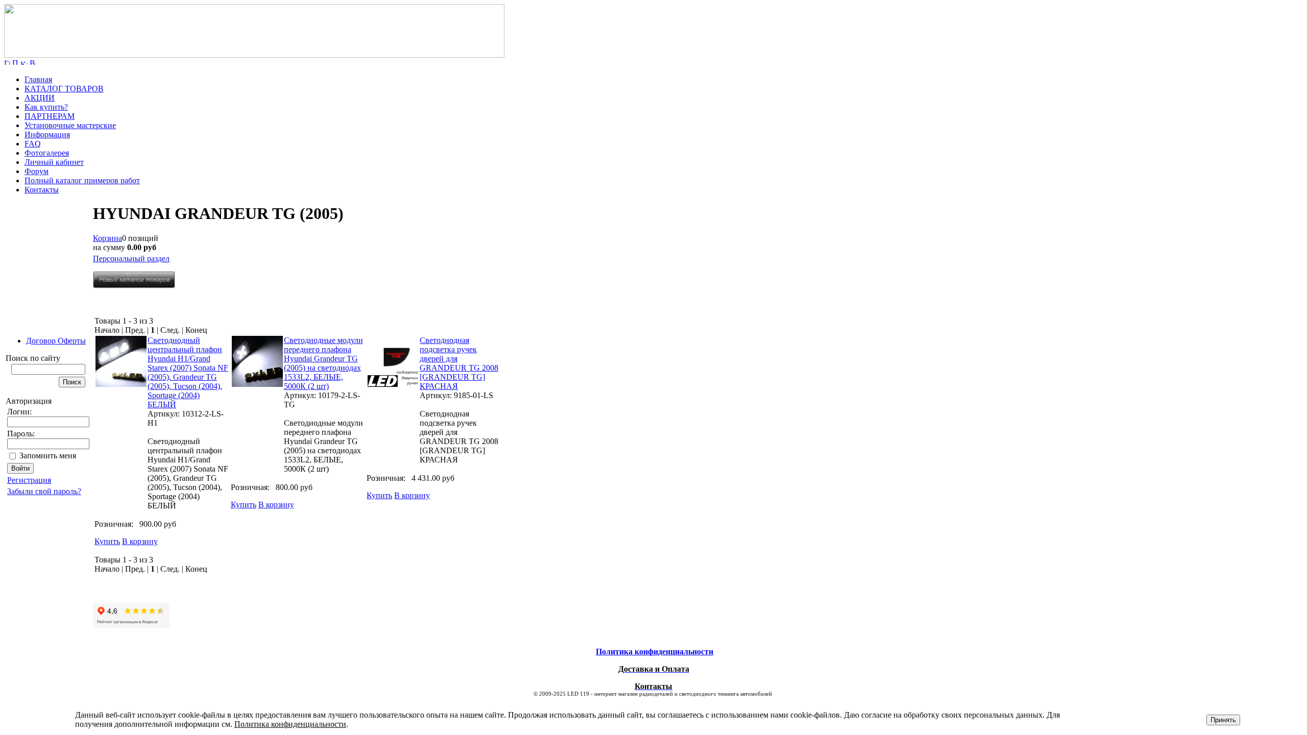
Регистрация (29, 480)
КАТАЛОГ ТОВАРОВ (64, 88)
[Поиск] (15, 62)
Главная (38, 79)
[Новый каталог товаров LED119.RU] (134, 285)
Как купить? (46, 107)
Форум (37, 171)
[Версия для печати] (33, 62)
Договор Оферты (56, 340)
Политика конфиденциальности (290, 724)
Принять (1223, 720)
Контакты (42, 189)
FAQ (33, 143)
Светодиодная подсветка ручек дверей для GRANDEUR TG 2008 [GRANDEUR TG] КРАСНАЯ (459, 363)
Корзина (107, 238)
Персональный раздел (131, 258)
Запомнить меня (47, 455)
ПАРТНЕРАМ (50, 116)
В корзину (140, 541)
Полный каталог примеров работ (82, 180)
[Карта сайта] (24, 62)
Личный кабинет (54, 162)
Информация (47, 134)
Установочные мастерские (70, 125)
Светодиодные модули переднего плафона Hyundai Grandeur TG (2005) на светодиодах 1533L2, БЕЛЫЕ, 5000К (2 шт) (323, 363)
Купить (107, 541)
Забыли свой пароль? (44, 491)
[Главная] (254, 55)
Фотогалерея (47, 153)
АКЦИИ (40, 97)
